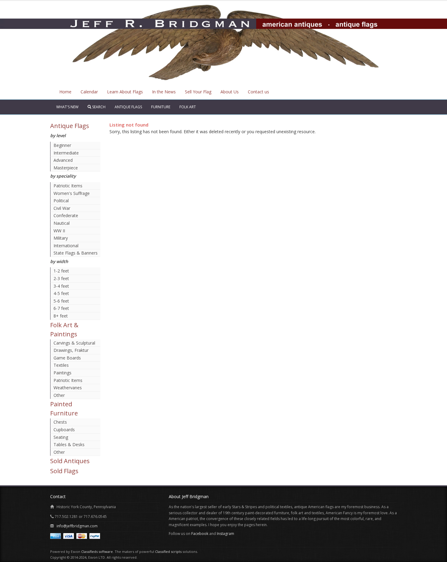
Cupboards (64, 429)
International (66, 245)
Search (98, 106)
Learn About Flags (125, 92)
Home (65, 92)
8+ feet (61, 316)
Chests (60, 422)
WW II (59, 231)
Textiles (61, 365)
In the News (164, 92)
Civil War (62, 208)
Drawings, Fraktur (71, 350)
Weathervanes (68, 387)
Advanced (63, 160)
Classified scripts (168, 551)
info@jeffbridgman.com (77, 526)
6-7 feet (61, 308)
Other (59, 395)
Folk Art (187, 106)
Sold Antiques (70, 461)
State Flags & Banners (76, 253)
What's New (67, 106)
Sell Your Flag (198, 92)
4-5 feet (61, 293)
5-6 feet (61, 301)
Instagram (225, 533)
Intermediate (66, 153)
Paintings (62, 373)
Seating (61, 437)
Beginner (62, 145)
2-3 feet (61, 278)
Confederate (66, 215)
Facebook (199, 533)
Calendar (89, 92)
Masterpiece (66, 168)
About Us (229, 92)
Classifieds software (97, 551)
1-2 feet (61, 271)
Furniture (160, 106)
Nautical (62, 223)
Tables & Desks (69, 444)
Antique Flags (128, 106)
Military (61, 238)
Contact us (258, 92)
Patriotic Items (68, 186)
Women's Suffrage (72, 193)
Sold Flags (64, 471)
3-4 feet (61, 286)
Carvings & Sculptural (74, 343)
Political (61, 200)
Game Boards (67, 358)
